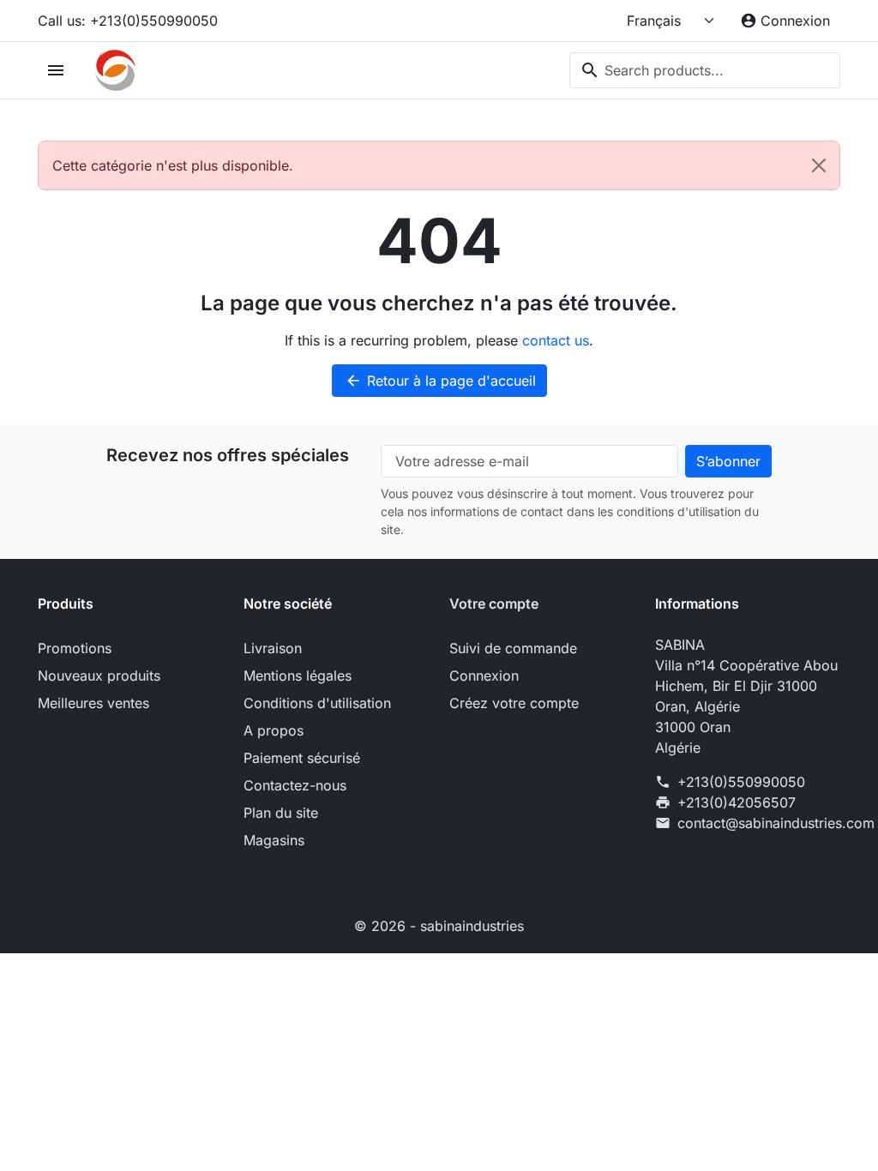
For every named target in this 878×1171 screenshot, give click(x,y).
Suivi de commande (513, 648)
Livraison (273, 648)
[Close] (818, 165)
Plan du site (281, 812)
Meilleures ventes (93, 703)
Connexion (484, 675)
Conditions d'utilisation (317, 703)
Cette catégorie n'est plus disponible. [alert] (172, 165)
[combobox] (704, 70)
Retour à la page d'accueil (440, 380)
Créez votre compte (514, 703)
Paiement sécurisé (302, 757)
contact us (555, 340)
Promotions (74, 648)
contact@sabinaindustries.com (776, 823)
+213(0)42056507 (736, 802)
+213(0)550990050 (741, 781)
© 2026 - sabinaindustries (439, 925)
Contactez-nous (295, 785)
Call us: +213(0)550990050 (128, 20)
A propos (274, 730)
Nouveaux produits (99, 675)
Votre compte (493, 603)
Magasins (274, 840)
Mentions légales (298, 675)
